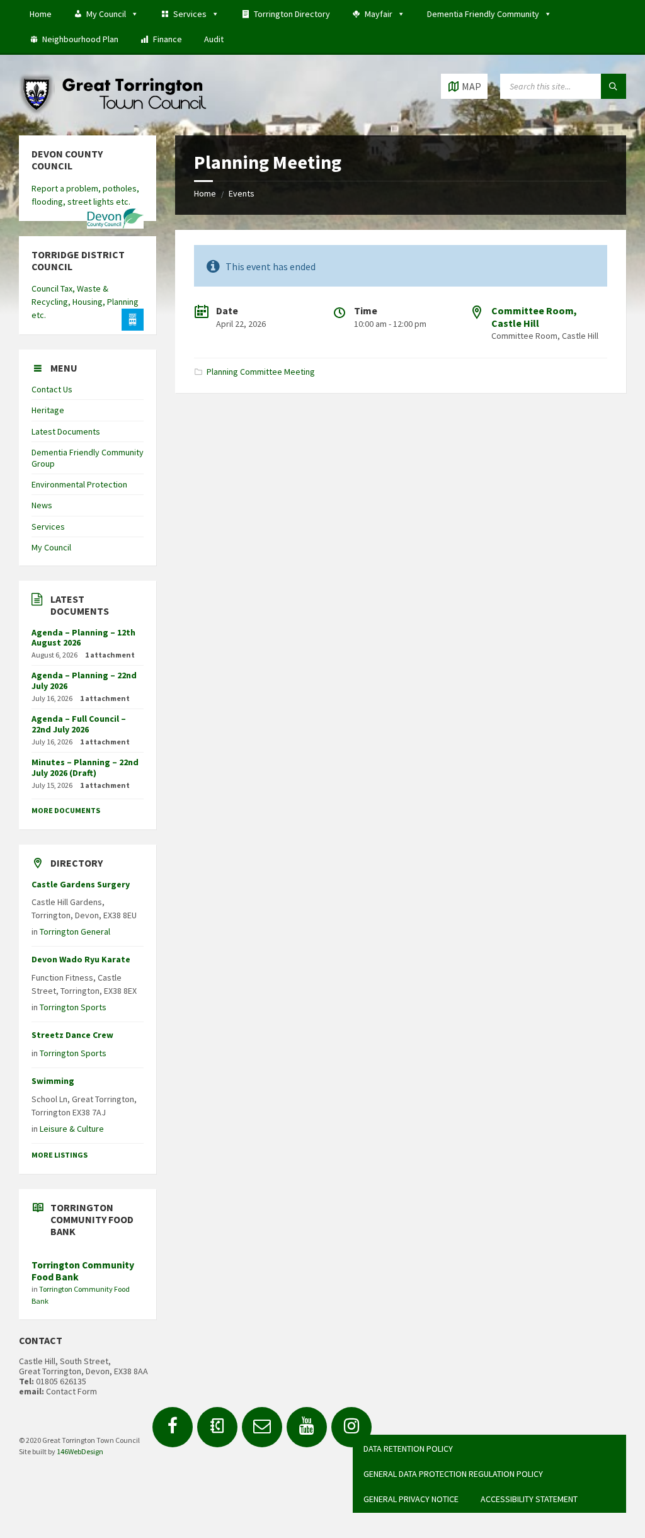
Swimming (52, 1080)
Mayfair (378, 14)
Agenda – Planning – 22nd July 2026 (84, 680)
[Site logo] (113, 111)
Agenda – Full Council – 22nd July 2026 (78, 724)
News (41, 505)
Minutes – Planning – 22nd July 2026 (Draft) (85, 767)
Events (241, 193)
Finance (167, 39)
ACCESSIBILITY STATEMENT (529, 1499)
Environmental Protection (79, 484)
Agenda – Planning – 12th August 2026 (83, 638)
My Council (106, 14)
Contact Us (51, 389)
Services (190, 14)
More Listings (59, 1154)
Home (41, 14)
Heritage (47, 410)
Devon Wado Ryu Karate (80, 959)
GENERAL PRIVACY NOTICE (411, 1499)
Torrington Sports (73, 1007)
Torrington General (75, 931)
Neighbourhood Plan (80, 39)
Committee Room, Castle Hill (534, 316)
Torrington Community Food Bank (82, 1271)
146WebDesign (80, 1451)
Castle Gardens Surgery (80, 884)
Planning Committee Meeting (261, 371)
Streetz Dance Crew (72, 1034)
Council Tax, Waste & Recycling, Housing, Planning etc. (85, 302)
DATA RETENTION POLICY (408, 1448)
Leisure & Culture (72, 1128)
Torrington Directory (292, 14)
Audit (214, 39)
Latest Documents (65, 431)
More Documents (65, 810)
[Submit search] (613, 86)
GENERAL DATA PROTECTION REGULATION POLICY (453, 1473)
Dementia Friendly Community (483, 14)
